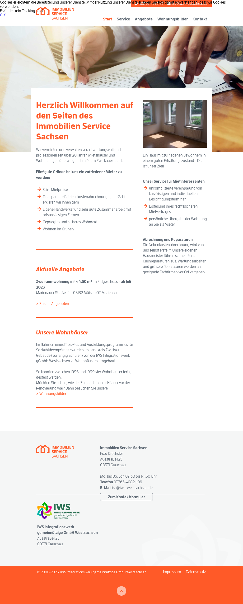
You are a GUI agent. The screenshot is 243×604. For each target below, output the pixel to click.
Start (107, 18)
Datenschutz (196, 572)
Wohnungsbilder (172, 18)
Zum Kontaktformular (126, 497)
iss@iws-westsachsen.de (132, 487)
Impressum (172, 572)
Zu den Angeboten (54, 303)
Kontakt (199, 18)
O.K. (3, 15)
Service (123, 18)
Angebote (144, 18)
